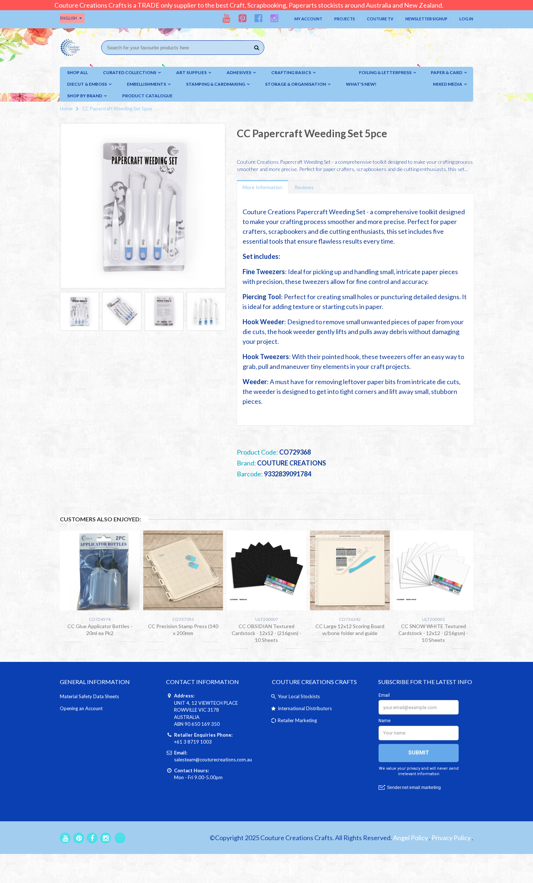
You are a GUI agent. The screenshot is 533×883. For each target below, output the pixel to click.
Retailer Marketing (297, 720)
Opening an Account (81, 708)
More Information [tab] (262, 187)
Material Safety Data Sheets (89, 696)
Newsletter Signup (426, 18)
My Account (308, 18)
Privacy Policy (451, 838)
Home (66, 108)
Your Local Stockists (299, 696)
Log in (466, 18)
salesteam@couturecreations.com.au (213, 759)
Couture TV (380, 18)
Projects (344, 18)
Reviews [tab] (304, 187)
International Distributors (305, 708)
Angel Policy (410, 838)
